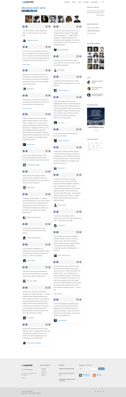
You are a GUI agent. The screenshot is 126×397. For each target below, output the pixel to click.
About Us (39, 393)
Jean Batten (30, 89)
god (89, 145)
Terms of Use (24, 393)
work (93, 147)
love (92, 143)
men (94, 149)
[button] (102, 1)
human (97, 145)
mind (89, 147)
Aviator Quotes (91, 33)
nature (96, 143)
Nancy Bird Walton (63, 49)
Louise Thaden (31, 260)
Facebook (43, 368)
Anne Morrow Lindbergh (34, 343)
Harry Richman (27, 108)
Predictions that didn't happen (66, 368)
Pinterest (43, 375)
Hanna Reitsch (58, 294)
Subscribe (101, 368)
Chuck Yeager (62, 205)
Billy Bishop (61, 70)
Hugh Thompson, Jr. (64, 90)
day (98, 149)
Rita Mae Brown (100, 15)
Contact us (23, 378)
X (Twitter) (43, 372)
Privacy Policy (32, 393)
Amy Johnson (31, 144)
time (101, 143)
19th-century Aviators (93, 27)
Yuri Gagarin (30, 318)
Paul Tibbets (61, 225)
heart (101, 147)
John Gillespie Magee (33, 165)
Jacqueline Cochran (32, 40)
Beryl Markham (62, 320)
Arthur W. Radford (32, 281)
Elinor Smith (61, 168)
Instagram (43, 370)
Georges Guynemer (63, 140)
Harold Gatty (26, 64)
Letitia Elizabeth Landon (96, 127)
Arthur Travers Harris (64, 255)
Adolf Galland (31, 187)
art (96, 147)
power (93, 145)
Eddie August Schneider (34, 217)
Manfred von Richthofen (34, 238)
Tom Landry (61, 122)
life (88, 143)
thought (89, 149)
